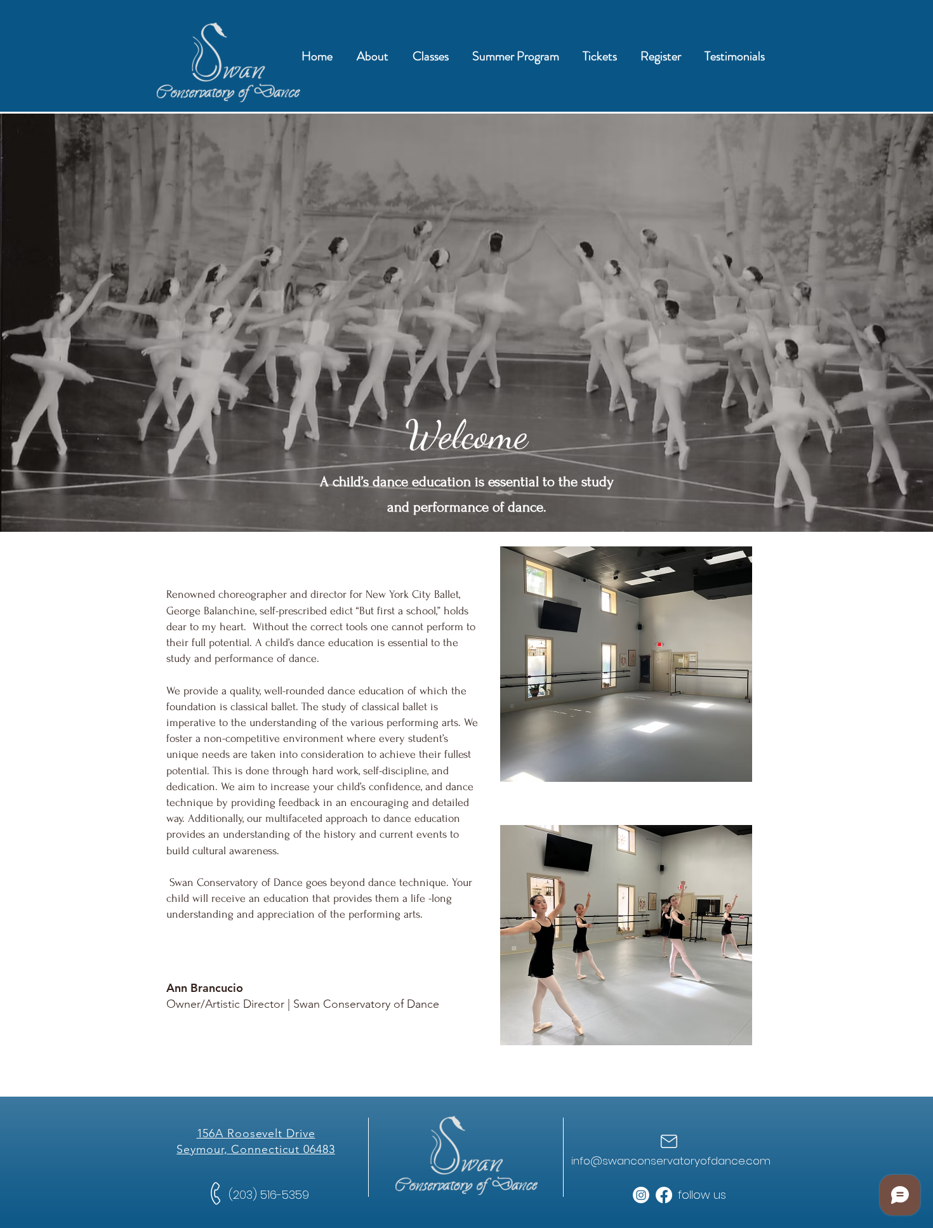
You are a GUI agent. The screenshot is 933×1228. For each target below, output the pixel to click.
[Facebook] (664, 1195)
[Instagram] (641, 1195)
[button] (372, 56)
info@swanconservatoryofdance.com (671, 1160)
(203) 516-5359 (268, 1195)
